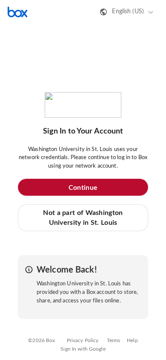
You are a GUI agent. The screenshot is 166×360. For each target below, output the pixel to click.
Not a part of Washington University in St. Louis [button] (83, 217)
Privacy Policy (83, 340)
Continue (83, 187)
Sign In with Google (82, 348)
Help (132, 340)
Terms (113, 340)
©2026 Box (41, 340)
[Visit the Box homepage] (17, 11)
